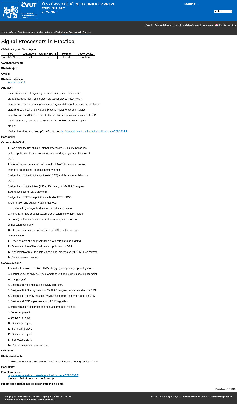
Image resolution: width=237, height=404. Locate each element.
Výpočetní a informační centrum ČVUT (35, 399)
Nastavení (208, 25)
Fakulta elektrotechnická (30, 32)
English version (227, 25)
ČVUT (57, 396)
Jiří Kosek (23, 396)
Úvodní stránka (8, 32)
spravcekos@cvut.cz (221, 396)
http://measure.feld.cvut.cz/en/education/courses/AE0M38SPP (43, 375)
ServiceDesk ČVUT (192, 396)
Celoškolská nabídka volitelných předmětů (178, 25)
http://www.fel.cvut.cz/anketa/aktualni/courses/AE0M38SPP (93, 131)
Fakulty (149, 25)
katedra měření (52, 32)
